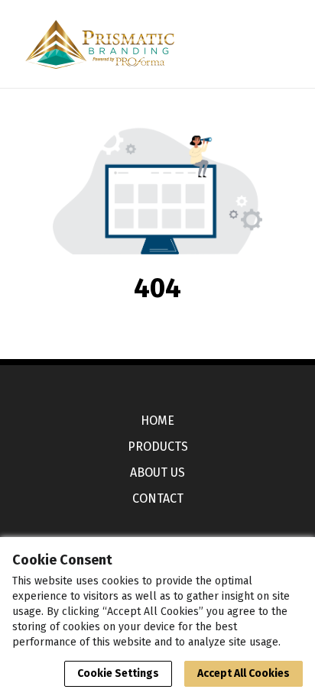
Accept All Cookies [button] (243, 673)
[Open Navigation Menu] (271, 44)
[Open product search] (240, 44)
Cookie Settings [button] (118, 673)
